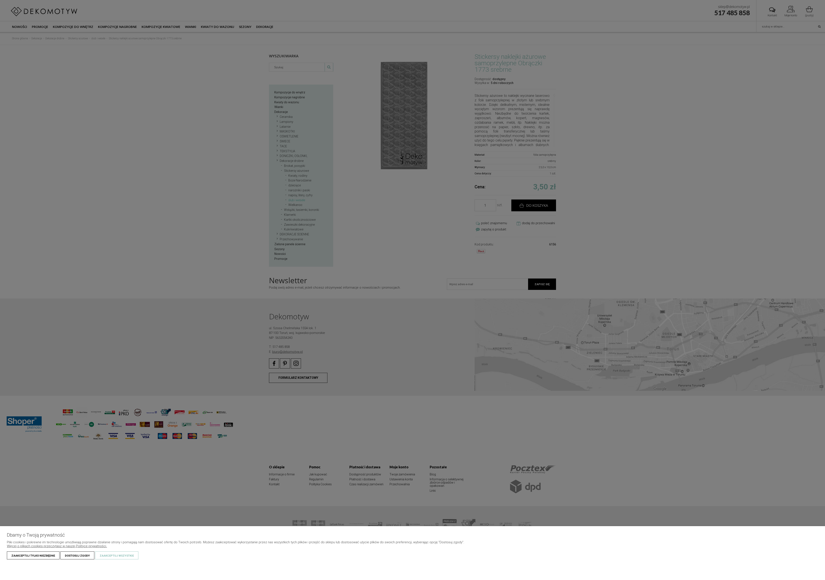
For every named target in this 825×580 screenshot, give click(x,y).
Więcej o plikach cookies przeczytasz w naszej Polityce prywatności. (57, 546)
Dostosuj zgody (77, 555)
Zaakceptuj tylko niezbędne (33, 555)
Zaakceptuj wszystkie (117, 555)
